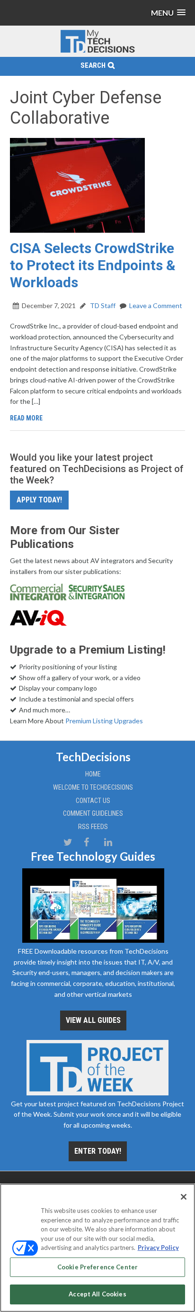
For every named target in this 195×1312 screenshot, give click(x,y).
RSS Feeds (93, 826)
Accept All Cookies (97, 1294)
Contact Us (93, 800)
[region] (97, 1248)
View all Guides (93, 1020)
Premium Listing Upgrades (104, 721)
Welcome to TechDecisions (93, 787)
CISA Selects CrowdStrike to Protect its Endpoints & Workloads (93, 265)
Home (93, 774)
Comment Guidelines (93, 813)
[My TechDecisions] (97, 51)
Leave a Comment (155, 305)
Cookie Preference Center (97, 1267)
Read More (26, 418)
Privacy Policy (158, 1247)
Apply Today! (39, 499)
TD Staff (102, 305)
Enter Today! (97, 1151)
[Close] (183, 1196)
